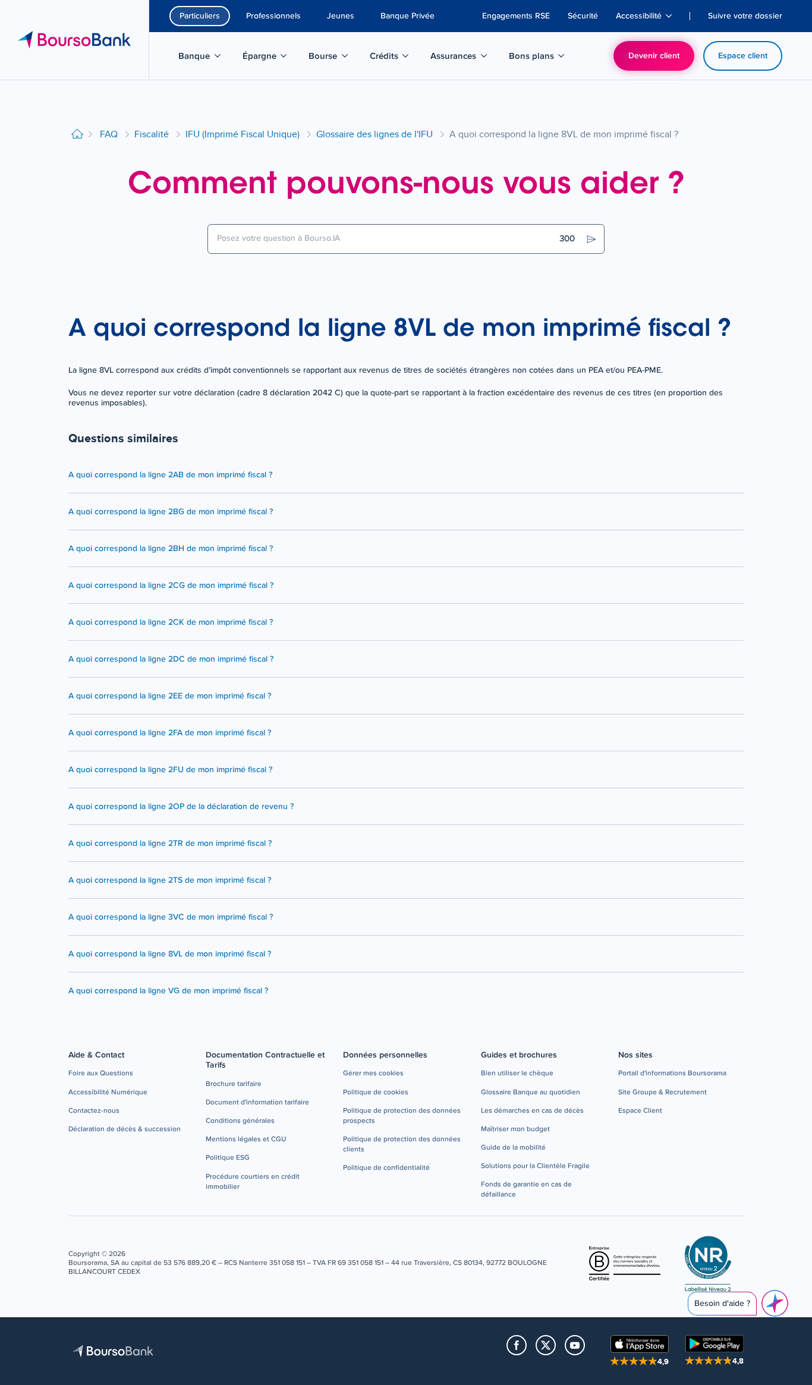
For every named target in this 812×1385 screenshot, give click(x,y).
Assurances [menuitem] (460, 58)
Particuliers (200, 16)
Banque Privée (407, 16)
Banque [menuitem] (206, 58)
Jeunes (340, 16)
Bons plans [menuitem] (538, 58)
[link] (100, 1074)
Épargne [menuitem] (271, 58)
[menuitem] (516, 16)
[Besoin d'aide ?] (774, 1303)
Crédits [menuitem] (395, 58)
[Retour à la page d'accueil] (77, 134)
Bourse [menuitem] (334, 58)
